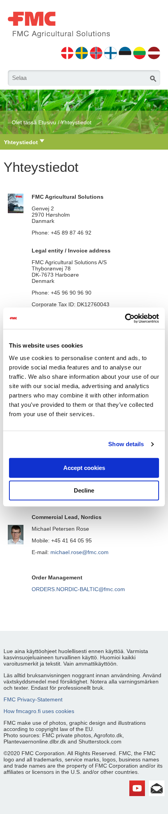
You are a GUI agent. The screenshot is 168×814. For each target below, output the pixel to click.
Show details (126, 444)
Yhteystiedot (76, 122)
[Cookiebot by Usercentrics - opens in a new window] (125, 318)
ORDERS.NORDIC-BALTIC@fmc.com (78, 589)
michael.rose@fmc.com (79, 552)
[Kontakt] (156, 783)
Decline (84, 490)
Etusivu (47, 122)
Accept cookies (84, 467)
